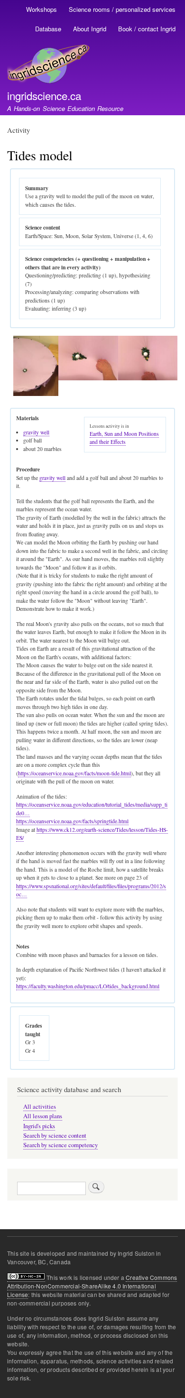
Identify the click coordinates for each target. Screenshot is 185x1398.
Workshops (41, 9)
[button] (35, 393)
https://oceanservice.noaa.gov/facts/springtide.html (72, 821)
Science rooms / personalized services (122, 9)
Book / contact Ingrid (147, 28)
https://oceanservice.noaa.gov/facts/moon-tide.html (74, 773)
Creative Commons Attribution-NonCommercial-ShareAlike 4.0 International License (92, 1285)
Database (48, 28)
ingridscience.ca (44, 95)
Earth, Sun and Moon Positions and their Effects (124, 438)
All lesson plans (42, 1116)
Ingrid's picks (39, 1126)
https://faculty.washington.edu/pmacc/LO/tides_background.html (87, 986)
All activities (39, 1107)
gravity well (36, 432)
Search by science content (54, 1135)
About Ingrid (89, 28)
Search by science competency (60, 1145)
